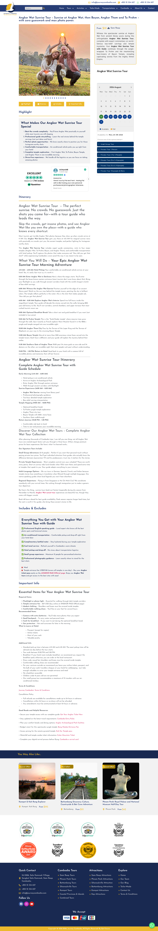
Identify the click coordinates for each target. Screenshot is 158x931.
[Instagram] (26, 904)
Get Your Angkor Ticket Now (71, 714)
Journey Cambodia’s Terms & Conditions (34, 690)
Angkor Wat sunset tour (45, 493)
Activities (80, 8)
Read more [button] (57, 188)
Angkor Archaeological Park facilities (70, 723)
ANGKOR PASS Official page (53, 573)
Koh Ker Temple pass (64, 731)
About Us (138, 8)
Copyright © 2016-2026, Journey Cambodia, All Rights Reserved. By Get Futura (79, 929)
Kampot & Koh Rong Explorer (32, 802)
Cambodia (125, 8)
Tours (69, 8)
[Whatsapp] (152, 925)
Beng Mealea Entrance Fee (68, 727)
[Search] (43, 8)
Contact (151, 8)
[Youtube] (31, 904)
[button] (21, 60)
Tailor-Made (95, 8)
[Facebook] (21, 904)
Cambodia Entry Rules (65, 719)
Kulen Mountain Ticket (66, 735)
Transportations (108, 8)
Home (61, 8)
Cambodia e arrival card (69, 739)
